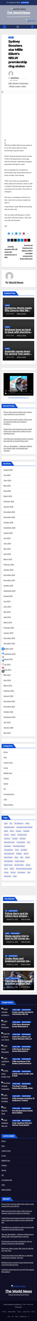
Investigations (8, 850)
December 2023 (9, 638)
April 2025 (7, 554)
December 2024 (9, 575)
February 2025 (9, 564)
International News (19, 846)
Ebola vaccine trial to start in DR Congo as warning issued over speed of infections (18, 422)
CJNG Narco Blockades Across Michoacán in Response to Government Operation (22, 1052)
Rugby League (19, 861)
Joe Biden (24, 850)
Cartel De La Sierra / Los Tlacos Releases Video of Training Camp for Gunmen (22, 1039)
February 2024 (9, 628)
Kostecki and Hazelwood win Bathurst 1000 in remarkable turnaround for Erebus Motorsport (26, 252)
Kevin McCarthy (9, 853)
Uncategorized (9, 794)
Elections (22, 838)
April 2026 (7, 491)
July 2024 (7, 601)
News (16, 857)
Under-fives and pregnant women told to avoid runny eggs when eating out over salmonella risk (18, 431)
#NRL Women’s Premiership (18, 83)
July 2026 (7, 475)
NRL (21, 857)
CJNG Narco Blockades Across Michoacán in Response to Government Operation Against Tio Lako (22, 1027)
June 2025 (7, 543)
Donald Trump (22, 834)
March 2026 (8, 496)
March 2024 (8, 622)
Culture (13, 834)
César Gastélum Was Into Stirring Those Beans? (22, 1124)
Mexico (26, 853)
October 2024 (8, 585)
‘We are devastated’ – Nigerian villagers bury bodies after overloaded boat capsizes (18, 448)
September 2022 (9, 717)
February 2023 (9, 691)
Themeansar (18, 1307)
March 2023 (8, 685)
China (12, 831)
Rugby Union (8, 865)
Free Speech (21, 842)
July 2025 (7, 538)
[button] (30, 26)
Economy (7, 838)
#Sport (23, 86)
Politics (6, 778)
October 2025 (8, 522)
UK (5, 789)
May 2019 (7, 733)
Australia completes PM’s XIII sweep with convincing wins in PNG (10, 252)
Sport (6, 868)
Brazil (6, 831)
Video (15, 876)
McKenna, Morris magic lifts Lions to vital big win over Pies (18, 310)
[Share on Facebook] (8, 233)
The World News (18, 12)
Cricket (6, 834)
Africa (6, 752)
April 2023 (7, 680)
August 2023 (8, 659)
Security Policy (19, 865)
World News (15, 78)
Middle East (8, 773)
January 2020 (8, 727)
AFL (11, 823)
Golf (28, 842)
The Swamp (21, 872)
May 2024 (7, 612)
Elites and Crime (9, 842)
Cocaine (18, 831)
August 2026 (8, 470)
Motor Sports (8, 857)
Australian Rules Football (24, 827)
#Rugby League (14, 86)
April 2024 (7, 617)
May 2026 (7, 486)
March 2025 (8, 559)
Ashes (27, 823)
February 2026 (9, 501)
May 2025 (7, 549)
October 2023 (8, 649)
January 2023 (8, 696)
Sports (11, 37)
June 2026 (7, 480)
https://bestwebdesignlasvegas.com (18, 397)
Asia (5, 757)
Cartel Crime (8, 763)
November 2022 (9, 706)
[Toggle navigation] (17, 26)
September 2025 (9, 528)
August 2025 (8, 533)
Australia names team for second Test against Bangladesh (18, 354)
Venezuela (7, 876)
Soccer (28, 865)
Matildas (19, 853)
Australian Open (9, 827)
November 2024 (9, 580)
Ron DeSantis (8, 861)
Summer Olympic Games (24, 868)
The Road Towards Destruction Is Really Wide (22, 1087)
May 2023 (7, 675)
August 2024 (8, 596)
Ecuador (15, 838)
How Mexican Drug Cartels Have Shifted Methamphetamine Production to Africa (22, 1114)
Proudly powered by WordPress (12, 1304)
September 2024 (9, 591)
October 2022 (8, 712)
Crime (6, 768)
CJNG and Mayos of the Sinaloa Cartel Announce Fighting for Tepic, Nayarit (22, 1063)
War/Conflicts (8, 805)
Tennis (6, 872)
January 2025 (8, 570)
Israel (17, 850)
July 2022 (7, 722)
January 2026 (8, 507)
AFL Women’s (19, 823)
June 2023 (7, 670)
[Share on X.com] (12, 233)
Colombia (26, 831)
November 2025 (9, 517)
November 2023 (9, 643)
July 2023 (7, 664)
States (12, 868)
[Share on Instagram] (20, 233)
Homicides (7, 846)
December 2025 (9, 512)
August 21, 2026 (12, 919)
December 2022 (9, 701)
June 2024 (7, 607)
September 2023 (9, 654)
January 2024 (8, 633)
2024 (5, 823)
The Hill (13, 872)
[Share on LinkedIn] (16, 233)
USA (5, 799)
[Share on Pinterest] (23, 233)
